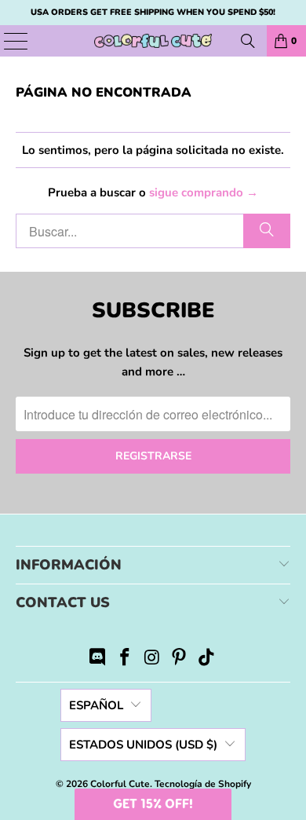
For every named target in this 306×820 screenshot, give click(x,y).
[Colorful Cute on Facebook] (125, 659)
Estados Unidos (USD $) (143, 744)
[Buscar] (248, 41)
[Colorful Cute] (153, 41)
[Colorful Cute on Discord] (98, 659)
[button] (153, 804)
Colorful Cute (120, 784)
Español (96, 705)
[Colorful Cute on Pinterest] (179, 659)
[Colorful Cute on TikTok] (207, 659)
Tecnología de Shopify (203, 784)
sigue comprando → (203, 192)
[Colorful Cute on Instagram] (152, 659)
